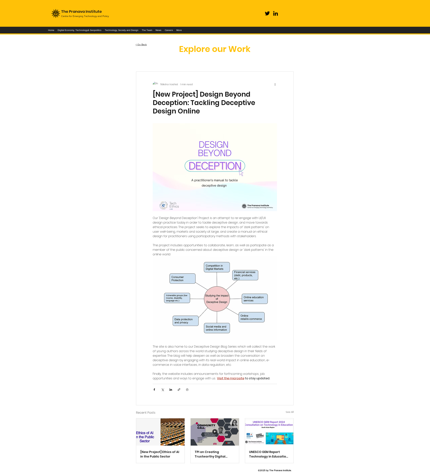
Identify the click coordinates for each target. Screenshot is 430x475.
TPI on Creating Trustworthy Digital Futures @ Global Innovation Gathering (212, 454)
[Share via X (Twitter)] (162, 389)
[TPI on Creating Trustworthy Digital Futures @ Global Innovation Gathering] (215, 432)
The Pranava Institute (81, 11)
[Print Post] (187, 389)
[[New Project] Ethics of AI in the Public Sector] (160, 432)
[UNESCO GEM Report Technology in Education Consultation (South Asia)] (269, 432)
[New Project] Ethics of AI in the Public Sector (159, 454)
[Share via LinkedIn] (170, 389)
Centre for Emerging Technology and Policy (85, 16)
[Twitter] (267, 13)
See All (290, 412)
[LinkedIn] (275, 13)
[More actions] (275, 84)
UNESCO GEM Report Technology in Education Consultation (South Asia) (268, 454)
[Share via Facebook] (154, 389)
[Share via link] (179, 389)
